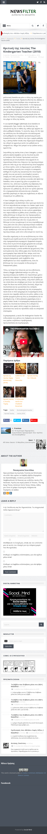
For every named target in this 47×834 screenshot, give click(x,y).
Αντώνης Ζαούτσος (18, 743)
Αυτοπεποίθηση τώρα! (36, 733)
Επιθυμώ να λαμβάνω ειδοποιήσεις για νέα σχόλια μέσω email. (22, 556)
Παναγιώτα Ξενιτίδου (17, 55)
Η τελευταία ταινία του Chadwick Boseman (19, 402)
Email (42, 57)
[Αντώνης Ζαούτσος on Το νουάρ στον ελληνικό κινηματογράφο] (6, 746)
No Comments (15, 57)
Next (31, 440)
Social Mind (28, 830)
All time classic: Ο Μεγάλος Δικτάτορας (19, 442)
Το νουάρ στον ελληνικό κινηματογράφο (27, 746)
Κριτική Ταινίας (9, 413)
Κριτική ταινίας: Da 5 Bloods (32, 377)
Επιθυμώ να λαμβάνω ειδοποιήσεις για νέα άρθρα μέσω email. (22, 565)
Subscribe (8, 646)
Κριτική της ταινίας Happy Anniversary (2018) (8, 379)
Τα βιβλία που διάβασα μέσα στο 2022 (26, 704)
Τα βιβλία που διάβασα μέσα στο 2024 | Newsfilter (27, 685)
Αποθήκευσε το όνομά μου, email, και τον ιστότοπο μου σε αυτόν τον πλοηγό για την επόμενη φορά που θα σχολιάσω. (22, 545)
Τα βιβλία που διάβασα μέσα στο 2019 (26, 689)
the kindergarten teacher (24, 410)
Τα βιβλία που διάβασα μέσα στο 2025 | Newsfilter (27, 701)
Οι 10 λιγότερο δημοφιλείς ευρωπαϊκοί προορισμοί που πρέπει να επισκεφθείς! (27, 433)
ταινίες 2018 (21, 413)
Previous (17, 428)
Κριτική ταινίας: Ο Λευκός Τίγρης (8, 401)
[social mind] (19, 602)
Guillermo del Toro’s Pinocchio (20, 378)
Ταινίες (7, 57)
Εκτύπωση (33, 57)
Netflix (12, 410)
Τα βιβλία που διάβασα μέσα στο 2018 (26, 720)
